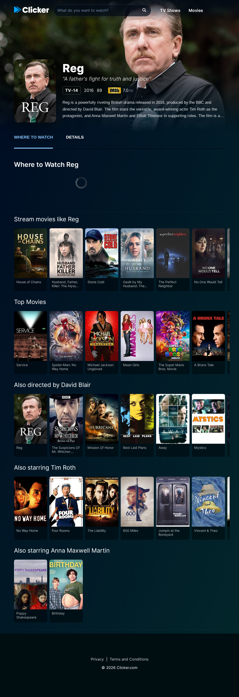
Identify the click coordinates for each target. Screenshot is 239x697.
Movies (196, 10)
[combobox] (102, 10)
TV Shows (170, 10)
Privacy (97, 659)
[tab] (37, 140)
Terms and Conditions (129, 659)
